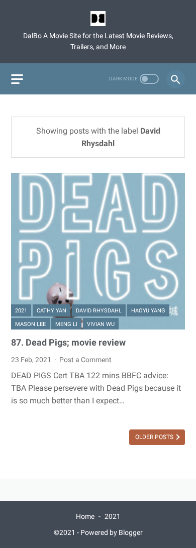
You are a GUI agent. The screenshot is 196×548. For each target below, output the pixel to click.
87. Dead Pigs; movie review (68, 343)
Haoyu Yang (148, 310)
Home (85, 516)
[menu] (17, 79)
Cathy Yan (51, 310)
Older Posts (155, 437)
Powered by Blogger (111, 532)
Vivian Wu (101, 324)
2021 (21, 310)
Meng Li (66, 324)
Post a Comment (85, 360)
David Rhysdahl (99, 310)
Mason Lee (30, 324)
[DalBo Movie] (98, 18)
